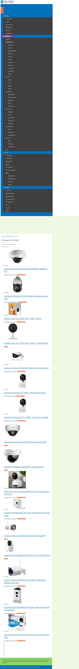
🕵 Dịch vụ (5, 152)
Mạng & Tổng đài (9, 27)
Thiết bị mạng (10, 132)
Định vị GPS (8, 30)
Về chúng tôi (8, 190)
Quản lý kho (10, 123)
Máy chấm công (11, 120)
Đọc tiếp (6, 346)
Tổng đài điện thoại (11, 135)
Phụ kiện (9, 74)
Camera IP (10, 47)
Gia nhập (7, 204)
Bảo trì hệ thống (9, 161)
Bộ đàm (9, 129)
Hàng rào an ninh (11, 117)
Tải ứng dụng (10, 181)
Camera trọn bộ (11, 44)
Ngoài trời (10, 59)
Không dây (10, 53)
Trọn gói (9, 103)
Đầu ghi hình (10, 65)
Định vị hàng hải (11, 146)
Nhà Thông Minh (9, 91)
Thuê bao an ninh (9, 167)
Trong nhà (10, 56)
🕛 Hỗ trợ (7, 172)
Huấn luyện (8, 207)
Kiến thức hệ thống (11, 178)
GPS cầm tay (10, 143)
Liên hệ (38, 667)
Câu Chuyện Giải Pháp (10, 193)
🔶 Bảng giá (8, 39)
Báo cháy (10, 85)
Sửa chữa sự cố (9, 158)
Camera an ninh (9, 18)
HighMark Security (15, 667)
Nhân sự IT (8, 164)
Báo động (7, 21)
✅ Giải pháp (6, 15)
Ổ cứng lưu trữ (11, 68)
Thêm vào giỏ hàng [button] (21, 274)
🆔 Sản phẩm (6, 36)
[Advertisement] (39, 225)
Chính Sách (33, 667)
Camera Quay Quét (11, 50)
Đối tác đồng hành (9, 202)
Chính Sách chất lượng (10, 199)
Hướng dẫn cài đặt (11, 175)
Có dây (9, 82)
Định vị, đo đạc (8, 138)
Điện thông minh (11, 106)
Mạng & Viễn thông (9, 126)
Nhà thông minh (9, 33)
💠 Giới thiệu (6, 187)
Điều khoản (27, 667)
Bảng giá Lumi (10, 100)
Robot (7, 149)
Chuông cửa (10, 111)
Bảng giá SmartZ (11, 94)
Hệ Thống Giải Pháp (9, 196)
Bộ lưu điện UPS (11, 71)
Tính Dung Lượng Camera (10, 170)
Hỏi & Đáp (10, 184)
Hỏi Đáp (7, 210)
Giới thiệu (22, 667)
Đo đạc (9, 140)
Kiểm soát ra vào (9, 24)
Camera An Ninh (9, 42)
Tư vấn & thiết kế (9, 155)
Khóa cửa (10, 114)
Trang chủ (4, 236)
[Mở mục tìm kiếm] (2, 5)
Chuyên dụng (10, 62)
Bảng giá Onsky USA (12, 97)
